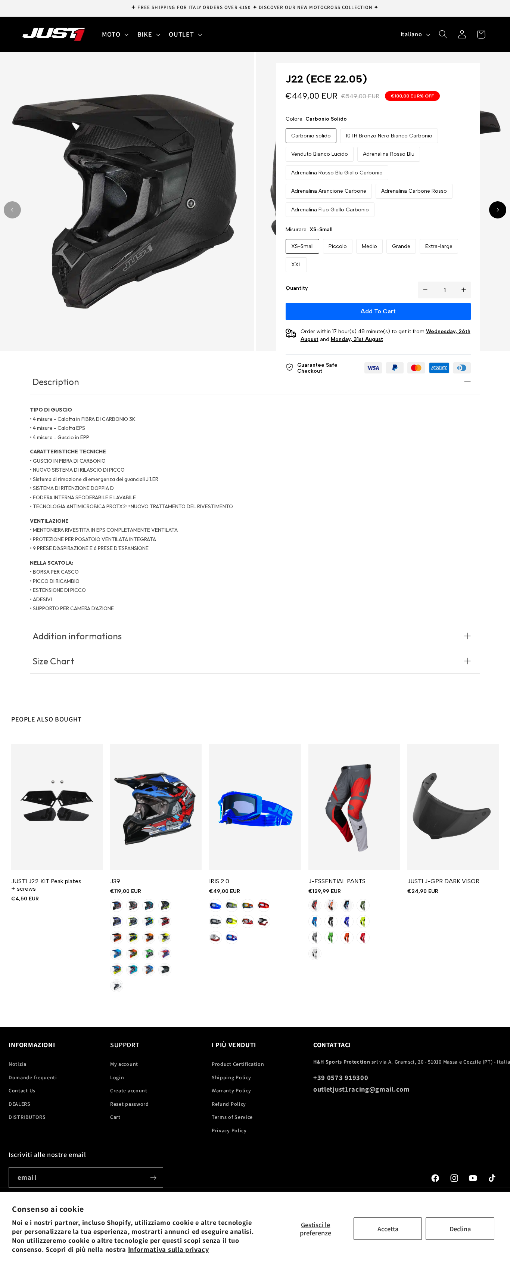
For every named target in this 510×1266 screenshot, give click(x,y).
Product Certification (238, 1064)
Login (117, 1077)
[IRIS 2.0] (255, 807)
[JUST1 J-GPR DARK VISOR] (453, 807)
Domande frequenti (33, 1077)
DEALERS (20, 1104)
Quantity (297, 288)
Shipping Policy (231, 1077)
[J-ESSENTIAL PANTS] (354, 807)
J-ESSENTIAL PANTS (337, 881)
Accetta (387, 1228)
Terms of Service (232, 1117)
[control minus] (424, 290)
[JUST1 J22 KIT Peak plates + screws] (57, 807)
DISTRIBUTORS (27, 1117)
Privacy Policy (229, 1130)
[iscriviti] (153, 1177)
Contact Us (22, 1090)
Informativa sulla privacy (168, 1249)
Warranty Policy (231, 1090)
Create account (128, 1090)
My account (124, 1064)
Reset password (129, 1104)
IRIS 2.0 (219, 881)
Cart (115, 1117)
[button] (114, 34)
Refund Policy (229, 1104)
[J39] (156, 807)
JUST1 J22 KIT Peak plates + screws (46, 885)
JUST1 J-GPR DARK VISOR (443, 881)
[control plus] (465, 290)
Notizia (18, 1064)
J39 (115, 881)
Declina (460, 1228)
